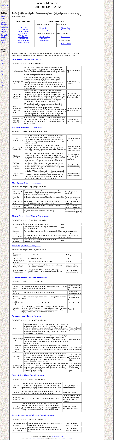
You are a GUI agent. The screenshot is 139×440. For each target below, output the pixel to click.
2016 (2, 78)
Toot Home (4, 6)
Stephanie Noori (23, 40)
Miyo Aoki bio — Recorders (23, 59)
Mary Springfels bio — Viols (24, 183)
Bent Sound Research (35, 438)
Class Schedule (4, 23)
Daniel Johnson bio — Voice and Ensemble (30, 415)
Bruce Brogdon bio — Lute (23, 246)
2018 (2, 71)
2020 (2, 64)
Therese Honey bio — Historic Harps (27, 216)
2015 (2, 82)
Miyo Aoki (23, 28)
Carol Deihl (23, 33)
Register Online (3, 41)
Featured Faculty (4, 36)
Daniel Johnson (23, 37)
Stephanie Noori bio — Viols (24, 316)
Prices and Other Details (4, 29)
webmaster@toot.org (57, 436)
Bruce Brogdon (23, 29)
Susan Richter (23, 39)
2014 (2, 86)
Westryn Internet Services (64, 438)
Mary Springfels (23, 42)
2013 (2, 89)
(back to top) (38, 59)
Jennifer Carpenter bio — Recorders (27, 127)
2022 (2, 60)
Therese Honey (23, 35)
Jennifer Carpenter (23, 31)
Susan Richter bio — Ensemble (25, 375)
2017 (2, 75)
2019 (2, 67)
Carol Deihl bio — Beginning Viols (26, 277)
